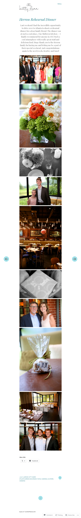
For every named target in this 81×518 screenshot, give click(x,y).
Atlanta (22, 479)
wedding (22, 481)
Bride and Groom (31, 479)
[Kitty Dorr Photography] (29, 7)
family (39, 479)
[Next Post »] (74, 259)
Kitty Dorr (32, 477)
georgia (44, 479)
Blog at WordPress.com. (27, 512)
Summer (50, 479)
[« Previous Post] (6, 259)
